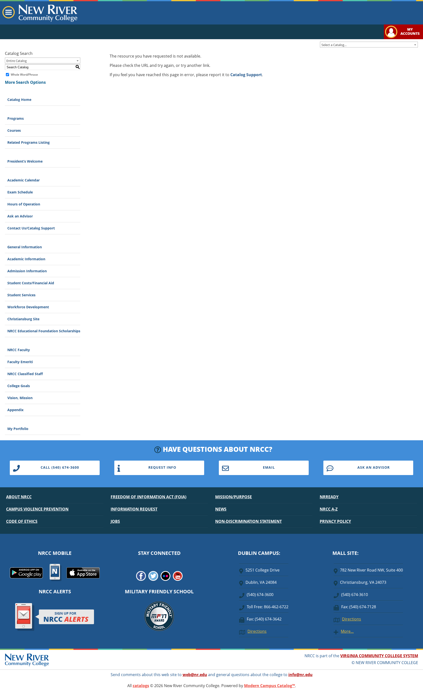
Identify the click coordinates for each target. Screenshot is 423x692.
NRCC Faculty (18, 349)
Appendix (15, 409)
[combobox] (369, 45)
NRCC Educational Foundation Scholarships (43, 331)
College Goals (18, 385)
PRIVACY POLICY (335, 521)
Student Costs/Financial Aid (30, 283)
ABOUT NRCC (19, 497)
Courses (14, 130)
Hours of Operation (23, 204)
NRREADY (329, 497)
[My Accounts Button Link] (403, 37)
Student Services (21, 295)
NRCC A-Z (329, 509)
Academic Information (26, 259)
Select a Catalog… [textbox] (334, 45)
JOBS (115, 521)
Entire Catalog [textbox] (16, 61)
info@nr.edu (300, 674)
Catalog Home (19, 99)
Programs (15, 118)
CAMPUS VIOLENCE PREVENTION (37, 509)
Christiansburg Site (23, 319)
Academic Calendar (23, 180)
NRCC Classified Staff (25, 373)
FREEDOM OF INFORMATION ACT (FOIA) (148, 497)
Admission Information (27, 271)
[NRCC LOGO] (27, 665)
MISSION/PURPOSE (233, 497)
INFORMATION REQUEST (134, 509)
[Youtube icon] (178, 579)
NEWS (220, 509)
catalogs (141, 685)
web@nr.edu (195, 674)
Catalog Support (246, 74)
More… (347, 631)
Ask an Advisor (20, 216)
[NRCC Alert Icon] (54, 630)
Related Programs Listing (28, 142)
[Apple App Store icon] (83, 577)
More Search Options (25, 82)
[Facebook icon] (141, 579)
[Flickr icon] (165, 579)
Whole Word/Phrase (24, 74)
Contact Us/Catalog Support (31, 228)
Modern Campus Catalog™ (269, 685)
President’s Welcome (25, 161)
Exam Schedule (20, 192)
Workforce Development (28, 307)
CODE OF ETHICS (21, 521)
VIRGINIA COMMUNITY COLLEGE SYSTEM (379, 655)
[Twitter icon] (153, 579)
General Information (24, 247)
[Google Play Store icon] (26, 577)
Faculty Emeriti (20, 361)
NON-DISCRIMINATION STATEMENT (248, 521)
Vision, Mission (20, 397)
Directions (257, 631)
